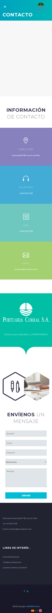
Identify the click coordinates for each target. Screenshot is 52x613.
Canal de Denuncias (11, 557)
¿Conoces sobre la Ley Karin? (15, 567)
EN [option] (44, 610)
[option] (42, 610)
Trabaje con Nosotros (12, 562)
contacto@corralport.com (19, 529)
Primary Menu (5, 7)
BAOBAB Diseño (33, 606)
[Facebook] (24, 591)
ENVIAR (26, 495)
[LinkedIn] (28, 591)
